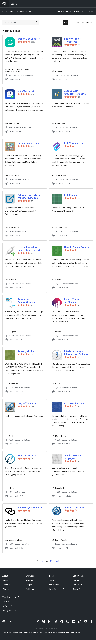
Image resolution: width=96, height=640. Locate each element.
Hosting (6, 584)
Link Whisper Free (74, 143)
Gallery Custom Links (29, 143)
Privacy (5, 589)
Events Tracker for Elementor (72, 300)
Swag (76, 589)
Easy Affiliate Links (28, 403)
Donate (77, 584)
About (5, 576)
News (5, 580)
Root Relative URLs (74, 403)
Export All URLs (26, 91)
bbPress (7, 606)
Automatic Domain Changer (26, 300)
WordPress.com (11, 597)
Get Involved (79, 576)
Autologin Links (26, 351)
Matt (6, 601)
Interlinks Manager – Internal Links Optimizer (77, 352)
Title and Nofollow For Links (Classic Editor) (29, 248)
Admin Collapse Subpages (72, 457)
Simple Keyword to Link (30, 507)
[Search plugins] (36, 22)
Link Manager (71, 195)
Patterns (30, 589)
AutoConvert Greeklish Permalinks (75, 92)
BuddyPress (9, 610)
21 (51, 561)
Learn (51, 576)
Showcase (31, 576)
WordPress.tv (56, 589)
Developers (54, 584)
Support (52, 580)
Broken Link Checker (29, 38)
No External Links (27, 455)
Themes (29, 580)
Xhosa (11, 621)
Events (76, 580)
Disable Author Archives (77, 247)
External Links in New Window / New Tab (29, 196)
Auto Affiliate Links (74, 507)
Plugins (29, 584)
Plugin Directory (9, 11)
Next (57, 561)
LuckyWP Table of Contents (72, 40)
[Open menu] (92, 3)
